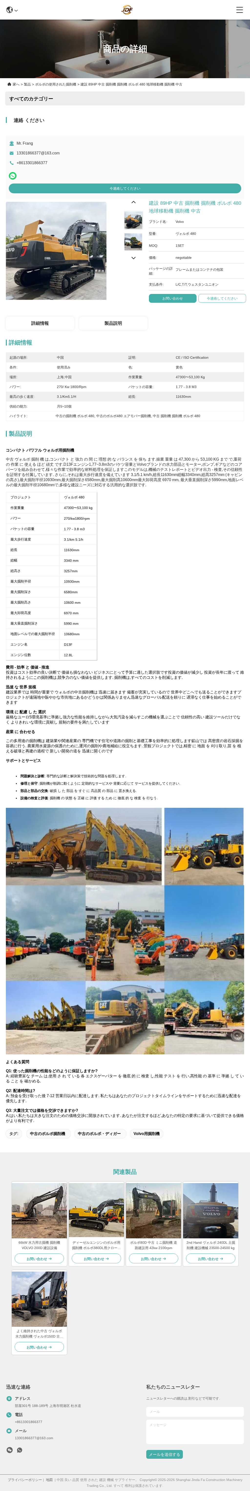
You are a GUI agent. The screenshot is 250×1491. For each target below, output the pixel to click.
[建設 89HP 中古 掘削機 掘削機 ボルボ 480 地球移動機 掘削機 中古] (56, 249)
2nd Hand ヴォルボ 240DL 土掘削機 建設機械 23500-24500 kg (211, 1245)
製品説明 (113, 323)
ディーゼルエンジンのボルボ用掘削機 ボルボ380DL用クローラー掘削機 (96, 1246)
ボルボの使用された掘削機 (55, 84)
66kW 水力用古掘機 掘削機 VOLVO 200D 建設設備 (39, 1245)
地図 (49, 1480)
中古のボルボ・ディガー (99, 1134)
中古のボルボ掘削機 (47, 1134)
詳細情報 (40, 323)
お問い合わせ (172, 298)
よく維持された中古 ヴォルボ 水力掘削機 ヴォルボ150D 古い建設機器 (39, 1334)
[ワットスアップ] (12, 175)
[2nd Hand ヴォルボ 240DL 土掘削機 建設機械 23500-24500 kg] (210, 1210)
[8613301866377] (19, 1451)
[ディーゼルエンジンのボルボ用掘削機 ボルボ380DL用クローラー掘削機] (96, 1210)
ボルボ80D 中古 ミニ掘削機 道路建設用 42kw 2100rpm (153, 1245)
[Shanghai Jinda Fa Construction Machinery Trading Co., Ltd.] (127, 10)
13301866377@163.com (38, 153)
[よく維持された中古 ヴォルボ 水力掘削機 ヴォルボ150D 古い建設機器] (39, 1299)
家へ (16, 84)
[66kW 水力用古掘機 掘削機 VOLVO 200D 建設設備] (39, 1210)
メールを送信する (164, 1454)
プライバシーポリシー (25, 1480)
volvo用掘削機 (147, 1134)
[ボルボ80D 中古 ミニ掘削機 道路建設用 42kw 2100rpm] (153, 1210)
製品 (27, 84)
